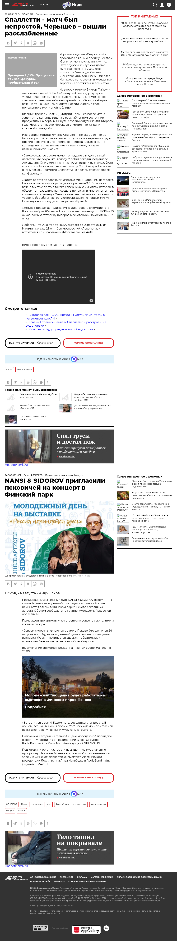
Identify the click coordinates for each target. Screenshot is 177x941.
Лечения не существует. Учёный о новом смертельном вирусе (150, 539)
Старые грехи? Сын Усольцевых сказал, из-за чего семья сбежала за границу (151, 103)
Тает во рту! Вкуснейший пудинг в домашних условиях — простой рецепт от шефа (150, 114)
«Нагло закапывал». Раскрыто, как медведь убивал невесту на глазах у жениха (151, 507)
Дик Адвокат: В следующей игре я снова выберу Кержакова (92, 406)
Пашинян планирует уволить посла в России (151, 224)
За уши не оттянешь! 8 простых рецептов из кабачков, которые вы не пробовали (152, 495)
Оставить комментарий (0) (88, 343)
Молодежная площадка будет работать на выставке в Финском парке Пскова (144, 81)
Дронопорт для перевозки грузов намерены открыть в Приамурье (149, 189)
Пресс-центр (66, 877)
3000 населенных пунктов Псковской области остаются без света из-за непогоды (144, 26)
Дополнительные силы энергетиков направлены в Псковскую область (144, 40)
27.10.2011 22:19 (12, 14)
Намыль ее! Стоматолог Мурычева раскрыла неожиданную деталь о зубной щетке (150, 149)
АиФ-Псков (84, 575)
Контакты (59, 881)
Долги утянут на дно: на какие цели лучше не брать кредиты (150, 212)
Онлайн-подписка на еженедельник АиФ (139, 877)
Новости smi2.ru (16, 464)
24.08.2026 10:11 (13, 475)
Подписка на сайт (40, 881)
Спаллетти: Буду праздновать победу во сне (61, 329)
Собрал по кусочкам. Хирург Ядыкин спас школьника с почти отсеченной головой (152, 160)
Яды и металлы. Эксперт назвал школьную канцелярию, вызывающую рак (149, 529)
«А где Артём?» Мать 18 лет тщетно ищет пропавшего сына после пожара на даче (150, 518)
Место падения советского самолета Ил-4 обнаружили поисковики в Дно (144, 54)
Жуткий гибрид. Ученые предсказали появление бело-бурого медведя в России (152, 137)
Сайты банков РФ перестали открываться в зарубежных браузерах (151, 201)
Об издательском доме (43, 877)
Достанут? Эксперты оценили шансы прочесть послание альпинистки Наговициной (152, 126)
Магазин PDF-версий (102, 877)
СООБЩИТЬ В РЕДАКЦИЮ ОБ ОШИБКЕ (87, 881)
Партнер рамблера (60, 928)
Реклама (82, 877)
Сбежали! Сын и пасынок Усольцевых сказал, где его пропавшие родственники (152, 484)
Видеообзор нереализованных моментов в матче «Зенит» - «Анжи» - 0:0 (91, 397)
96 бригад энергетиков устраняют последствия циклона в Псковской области (144, 67)
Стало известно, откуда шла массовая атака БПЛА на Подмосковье (146, 179)
